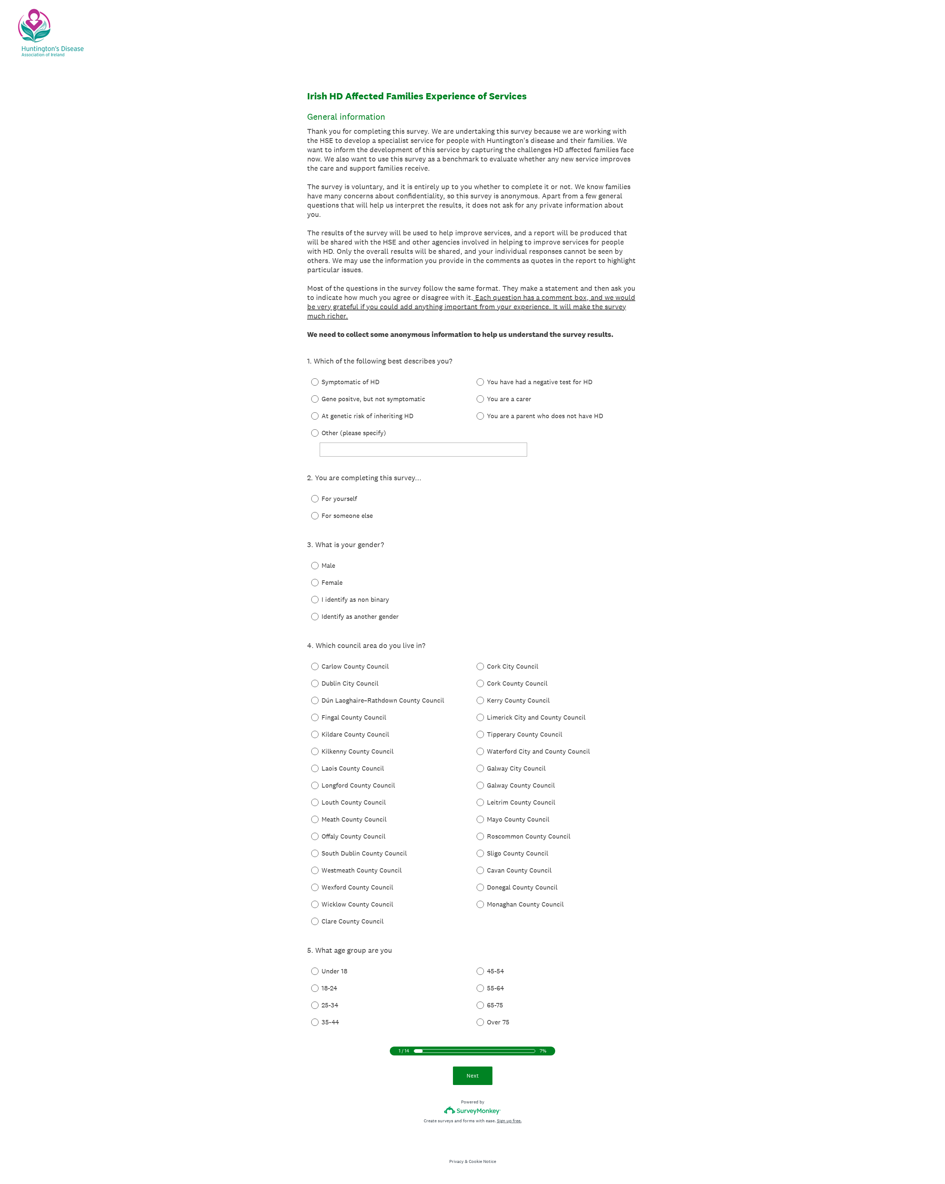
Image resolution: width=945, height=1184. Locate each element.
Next (473, 1075)
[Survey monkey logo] (472, 1110)
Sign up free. (509, 1121)
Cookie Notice (482, 1161)
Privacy (456, 1161)
